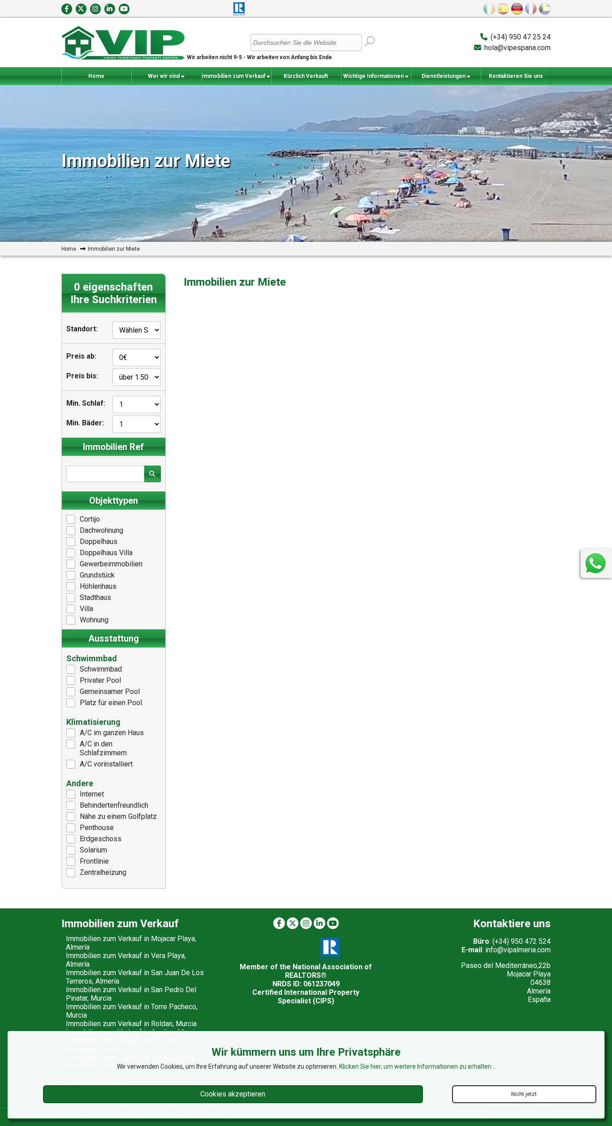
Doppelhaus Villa (106, 552)
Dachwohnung (101, 530)
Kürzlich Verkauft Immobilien (306, 79)
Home (96, 76)
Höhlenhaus (98, 586)
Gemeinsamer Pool (110, 691)
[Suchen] (369, 41)
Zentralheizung (103, 872)
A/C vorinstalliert (106, 764)
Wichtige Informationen (374, 76)
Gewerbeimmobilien (111, 564)
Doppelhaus (98, 541)
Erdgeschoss (100, 839)
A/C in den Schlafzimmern (103, 748)
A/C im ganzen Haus (112, 732)
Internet (92, 794)
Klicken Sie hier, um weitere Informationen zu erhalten (416, 1066)
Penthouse (97, 827)
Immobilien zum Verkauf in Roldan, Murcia (131, 1023)
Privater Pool (100, 680)
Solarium (93, 850)
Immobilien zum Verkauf (234, 76)
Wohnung (94, 620)
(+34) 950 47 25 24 (521, 37)
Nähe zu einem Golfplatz (118, 816)
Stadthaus (95, 597)
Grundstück (97, 575)
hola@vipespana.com (517, 47)
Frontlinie (94, 861)
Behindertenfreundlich (114, 805)
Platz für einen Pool (111, 702)
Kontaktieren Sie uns (516, 76)
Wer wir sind (164, 76)
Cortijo (90, 519)
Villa (86, 608)
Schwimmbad (101, 669)
